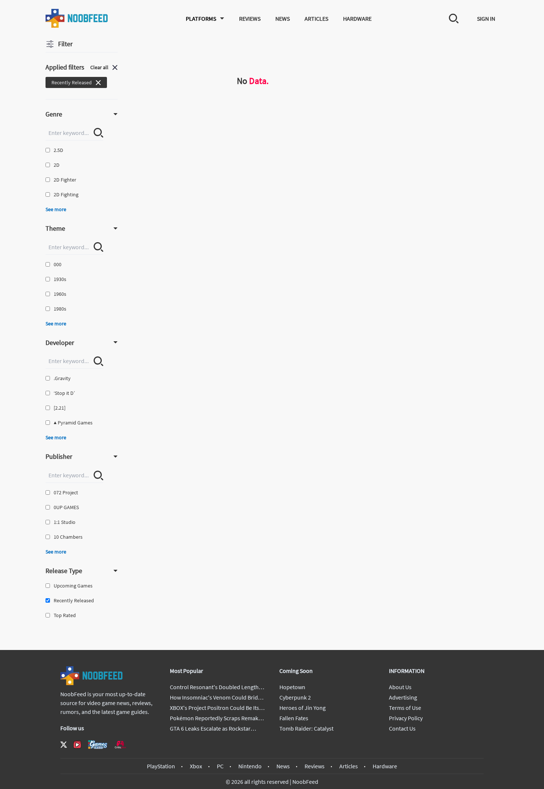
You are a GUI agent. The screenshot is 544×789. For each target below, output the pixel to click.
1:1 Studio (64, 522)
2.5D (58, 150)
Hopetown (292, 687)
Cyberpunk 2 (295, 697)
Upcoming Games (73, 585)
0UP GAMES (66, 507)
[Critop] (120, 744)
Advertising (403, 697)
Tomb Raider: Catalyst (306, 728)
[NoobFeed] (77, 18)
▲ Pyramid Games (73, 422)
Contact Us (402, 728)
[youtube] (77, 744)
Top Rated (65, 615)
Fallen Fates (293, 718)
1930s (60, 279)
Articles (316, 18)
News (282, 18)
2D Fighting (66, 194)
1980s (60, 308)
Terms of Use (405, 707)
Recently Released (74, 600)
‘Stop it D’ (64, 393)
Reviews (250, 18)
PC (220, 766)
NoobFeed (305, 781)
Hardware (357, 18)
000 (57, 264)
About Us (400, 687)
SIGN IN (486, 18)
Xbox (196, 766)
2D (57, 165)
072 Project (66, 492)
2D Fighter (65, 179)
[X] (63, 744)
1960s (60, 294)
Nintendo (250, 766)
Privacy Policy (406, 718)
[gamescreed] (98, 744)
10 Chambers (68, 537)
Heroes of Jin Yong (302, 707)
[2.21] (60, 407)
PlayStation (161, 766)
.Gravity (62, 378)
